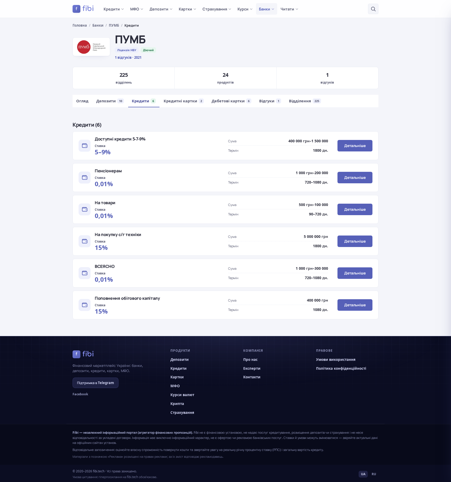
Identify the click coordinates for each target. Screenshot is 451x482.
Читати (287, 8)
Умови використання (335, 359)
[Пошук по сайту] (373, 9)
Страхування (215, 8)
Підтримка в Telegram (95, 382)
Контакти (251, 377)
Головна (80, 25)
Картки (185, 8)
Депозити (159, 8)
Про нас (250, 359)
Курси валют (182, 394)
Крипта (177, 403)
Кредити (112, 8)
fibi (85, 9)
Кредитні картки (183, 100)
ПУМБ (114, 25)
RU (374, 474)
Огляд (82, 100)
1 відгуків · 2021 (128, 57)
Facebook (80, 394)
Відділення (304, 100)
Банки (264, 8)
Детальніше (355, 145)
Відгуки (269, 100)
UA (363, 474)
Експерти (251, 368)
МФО (134, 8)
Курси (243, 8)
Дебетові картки (231, 100)
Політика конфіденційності (341, 368)
